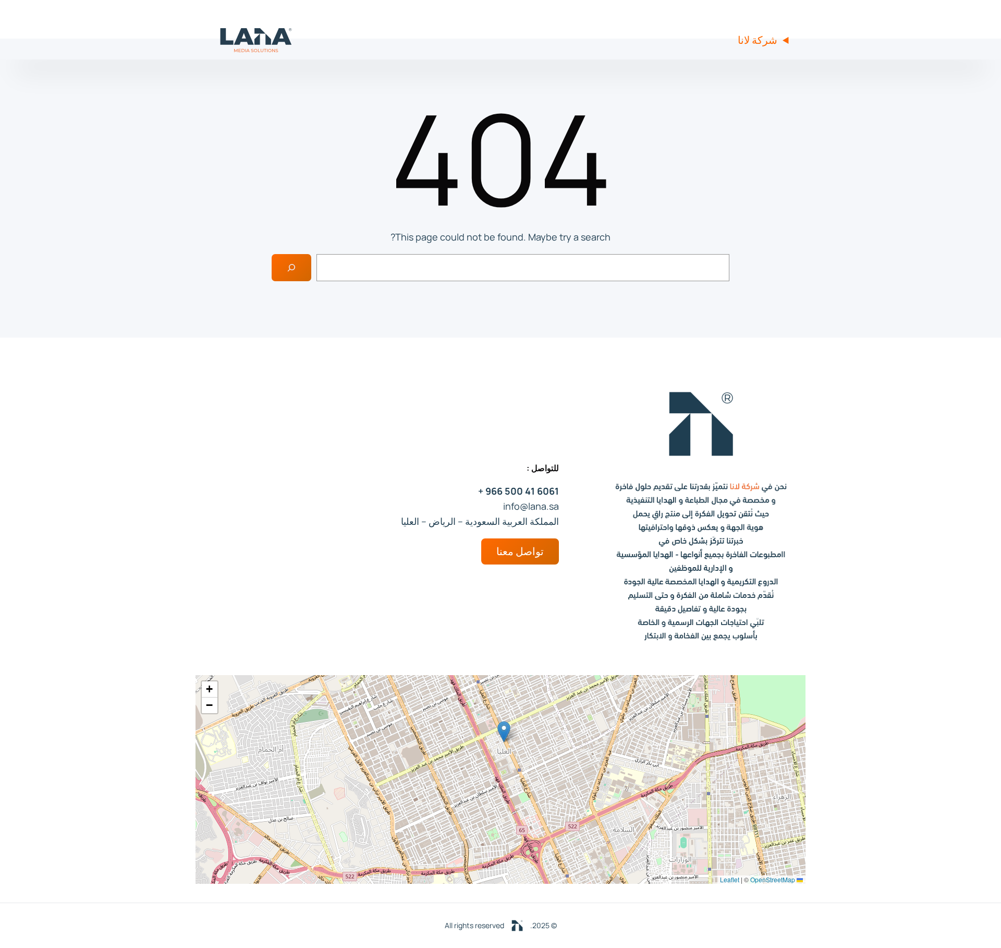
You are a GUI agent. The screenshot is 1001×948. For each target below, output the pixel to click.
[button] (503, 731)
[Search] (291, 267)
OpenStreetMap (772, 879)
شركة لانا (757, 40)
